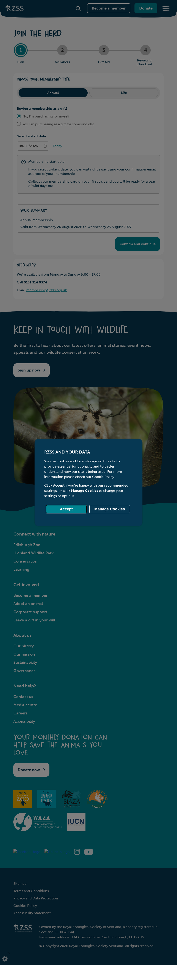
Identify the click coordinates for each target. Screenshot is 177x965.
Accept (66, 509)
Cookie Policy (103, 477)
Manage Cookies (109, 509)
